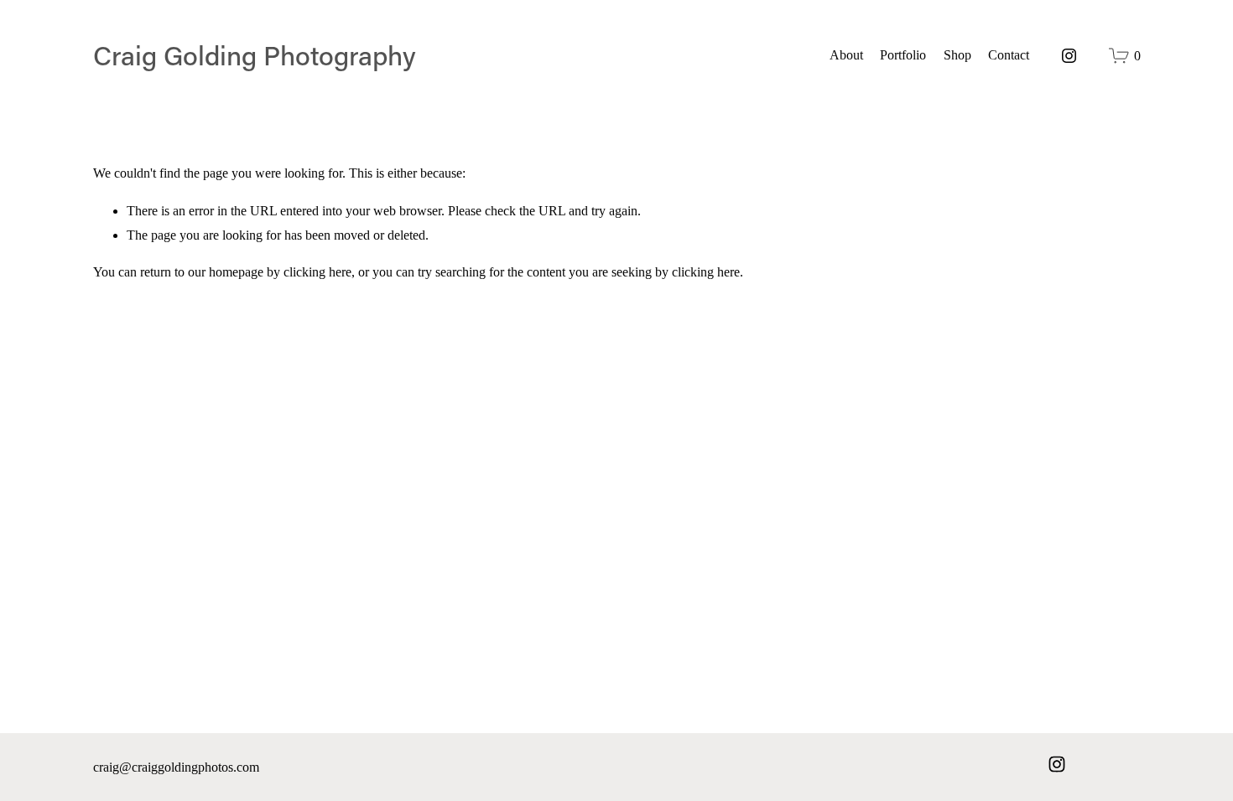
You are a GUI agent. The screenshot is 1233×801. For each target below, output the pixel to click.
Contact (1008, 55)
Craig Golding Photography (254, 55)
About (846, 55)
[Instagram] (1069, 56)
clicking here (317, 272)
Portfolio (903, 55)
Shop (957, 55)
